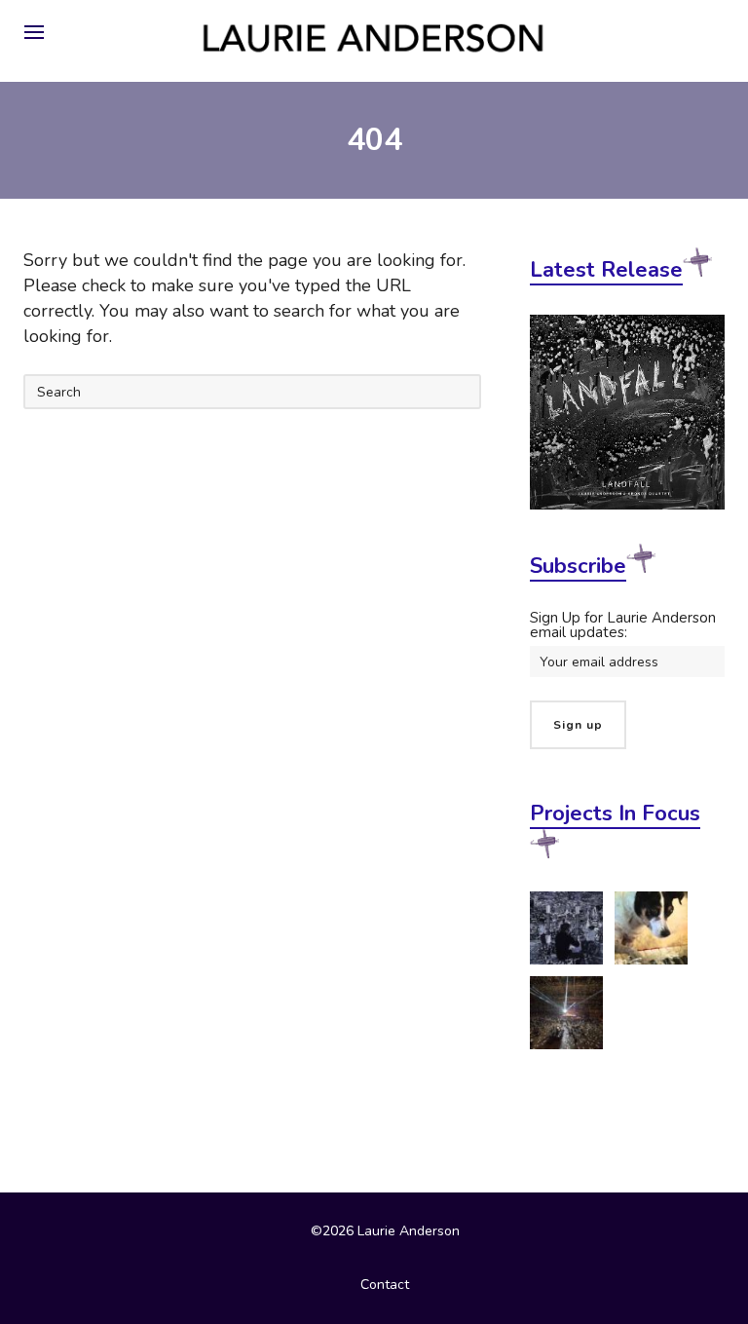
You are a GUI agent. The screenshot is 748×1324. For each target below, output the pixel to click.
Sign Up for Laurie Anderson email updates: (623, 625)
